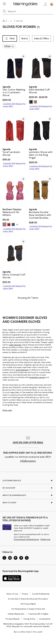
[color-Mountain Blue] (13, 224)
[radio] (31, 102)
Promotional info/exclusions (26, 539)
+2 (17, 224)
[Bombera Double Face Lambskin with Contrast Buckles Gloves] (41, 190)
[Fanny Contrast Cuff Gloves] (14, 253)
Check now (45, 539)
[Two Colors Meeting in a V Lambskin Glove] (14, 68)
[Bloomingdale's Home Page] (25, 4)
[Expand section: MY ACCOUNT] (28, 487)
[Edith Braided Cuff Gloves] (41, 68)
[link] (14, 96)
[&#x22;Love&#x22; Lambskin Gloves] (14, 130)
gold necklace (22, 370)
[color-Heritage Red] (8, 224)
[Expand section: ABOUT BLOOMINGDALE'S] (28, 495)
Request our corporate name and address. (31, 626)
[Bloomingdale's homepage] (4, 21)
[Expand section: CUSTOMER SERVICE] (28, 480)
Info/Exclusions (28, 461)
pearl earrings (15, 345)
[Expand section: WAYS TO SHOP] (28, 502)
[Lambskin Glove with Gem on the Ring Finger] (41, 130)
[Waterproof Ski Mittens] (14, 190)
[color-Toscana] (35, 101)
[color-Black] (31, 101)
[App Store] (11, 578)
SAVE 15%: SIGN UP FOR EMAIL (28, 442)
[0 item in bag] (52, 4)
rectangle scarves (37, 377)
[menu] (4, 4)
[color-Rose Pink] (4, 224)
